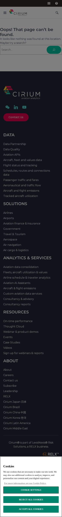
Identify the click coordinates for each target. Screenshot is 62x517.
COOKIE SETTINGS (31, 490)
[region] (31, 486)
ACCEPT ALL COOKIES (31, 509)
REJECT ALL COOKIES (31, 499)
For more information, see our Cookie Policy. (25, 483)
